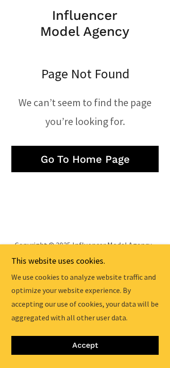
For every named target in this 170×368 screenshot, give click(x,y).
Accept (85, 345)
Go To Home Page (85, 159)
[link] (85, 23)
